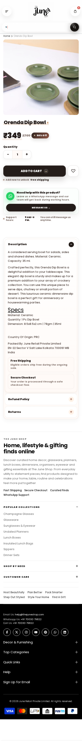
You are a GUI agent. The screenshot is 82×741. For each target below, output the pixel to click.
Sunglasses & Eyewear (19, 526)
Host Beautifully (13, 592)
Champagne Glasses (18, 514)
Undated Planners (16, 531)
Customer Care (16, 577)
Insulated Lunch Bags (18, 543)
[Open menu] (7, 11)
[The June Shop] (41, 11)
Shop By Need (14, 566)
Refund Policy (18, 399)
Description (17, 244)
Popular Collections (21, 507)
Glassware (11, 520)
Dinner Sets (11, 555)
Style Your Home (38, 597)
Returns (14, 412)
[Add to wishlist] (73, 171)
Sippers (8, 549)
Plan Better (35, 592)
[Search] (74, 27)
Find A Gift (59, 597)
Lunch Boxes (12, 537)
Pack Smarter (54, 592)
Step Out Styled (14, 597)
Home (6, 36)
